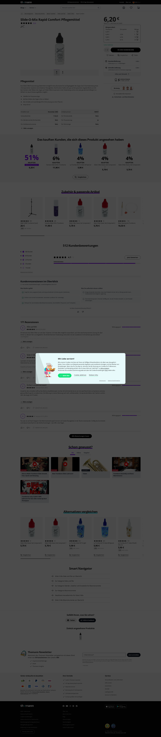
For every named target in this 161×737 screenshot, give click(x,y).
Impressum (102, 380)
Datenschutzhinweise (114, 380)
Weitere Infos (93, 375)
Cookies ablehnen (80, 375)
